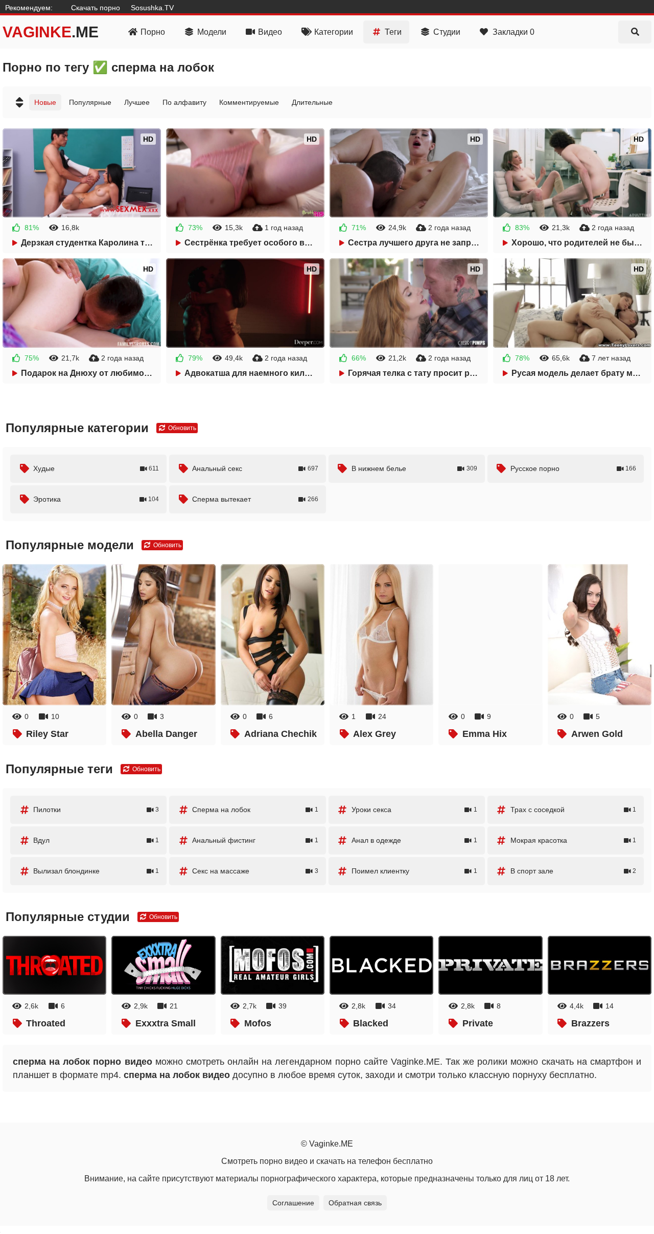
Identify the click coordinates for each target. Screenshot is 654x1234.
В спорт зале (573, 871)
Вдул (96, 840)
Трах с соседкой (573, 809)
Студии (446, 32)
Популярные (90, 102)
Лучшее (137, 102)
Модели (211, 32)
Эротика (96, 499)
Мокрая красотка (573, 840)
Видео (270, 32)
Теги (393, 32)
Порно (153, 32)
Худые (96, 468)
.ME (51, 32)
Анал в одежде (414, 840)
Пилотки (96, 809)
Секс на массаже (255, 871)
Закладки (513, 32)
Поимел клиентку (414, 871)
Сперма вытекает (255, 499)
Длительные (312, 102)
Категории (333, 32)
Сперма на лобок (255, 809)
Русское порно (573, 468)
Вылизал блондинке (96, 871)
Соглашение (293, 1203)
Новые (45, 102)
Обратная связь (355, 1203)
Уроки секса (414, 809)
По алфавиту (184, 102)
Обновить (181, 428)
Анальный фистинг (255, 840)
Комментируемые (249, 102)
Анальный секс (255, 468)
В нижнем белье (414, 468)
